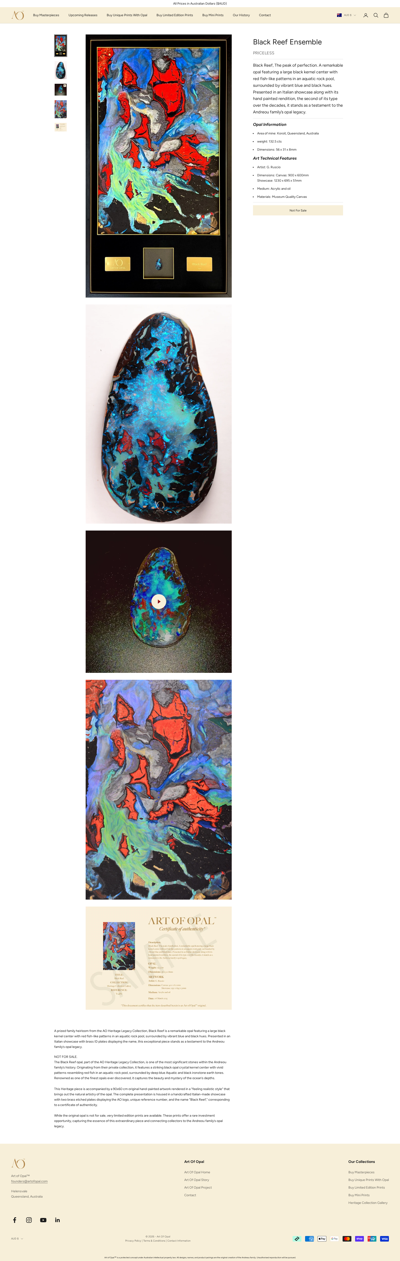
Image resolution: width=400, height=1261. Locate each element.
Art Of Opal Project (198, 1188)
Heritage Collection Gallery (368, 1203)
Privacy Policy (133, 1240)
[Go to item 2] (60, 70)
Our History (241, 15)
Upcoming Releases (83, 15)
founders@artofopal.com (29, 1181)
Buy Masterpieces (46, 15)
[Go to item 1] (60, 45)
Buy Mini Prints (213, 15)
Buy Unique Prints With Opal (127, 15)
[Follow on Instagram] (28, 1220)
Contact (265, 15)
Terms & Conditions (154, 1240)
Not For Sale (298, 210)
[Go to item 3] (60, 89)
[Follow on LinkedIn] (57, 1220)
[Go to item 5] (60, 127)
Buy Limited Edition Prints (174, 15)
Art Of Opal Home (197, 1172)
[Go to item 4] (60, 109)
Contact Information (179, 1240)
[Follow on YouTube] (43, 1220)
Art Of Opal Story (196, 1180)
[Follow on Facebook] (14, 1220)
